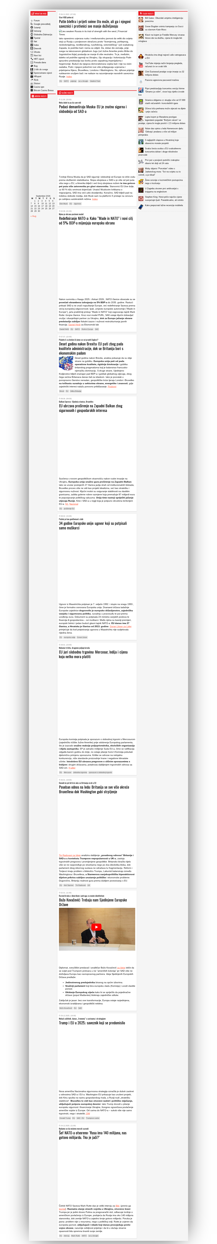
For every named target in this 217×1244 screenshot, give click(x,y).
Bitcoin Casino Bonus (44, 90)
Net (35, 41)
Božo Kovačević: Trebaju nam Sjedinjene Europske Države (93, 902)
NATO (66, 81)
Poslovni (112, 386)
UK (89, 885)
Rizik (36, 80)
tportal (62, 1209)
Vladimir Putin (95, 81)
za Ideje (121, 967)
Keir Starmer (69, 885)
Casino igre (39, 87)
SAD (96, 329)
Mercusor (67, 772)
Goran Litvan (82, 637)
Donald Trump (65, 1118)
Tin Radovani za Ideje (70, 855)
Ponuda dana (40, 62)
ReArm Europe (87, 329)
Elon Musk (64, 204)
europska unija (69, 637)
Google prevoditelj (42, 24)
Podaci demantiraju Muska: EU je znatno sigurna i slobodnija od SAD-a (93, 109)
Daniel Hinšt (74, 324)
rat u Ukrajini (83, 81)
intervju (66, 1236)
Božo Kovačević (66, 1008)
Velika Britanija (75, 391)
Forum (37, 20)
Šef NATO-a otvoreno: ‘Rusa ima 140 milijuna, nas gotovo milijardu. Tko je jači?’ (92, 1135)
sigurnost (77, 204)
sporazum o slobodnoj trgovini (100, 772)
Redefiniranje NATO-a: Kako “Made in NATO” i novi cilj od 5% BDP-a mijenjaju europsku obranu (96, 220)
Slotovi (37, 83)
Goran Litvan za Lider (121, 626)
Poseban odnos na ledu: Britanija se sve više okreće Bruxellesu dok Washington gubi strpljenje (94, 789)
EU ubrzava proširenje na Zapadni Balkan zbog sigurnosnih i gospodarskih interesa (90, 408)
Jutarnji (37, 27)
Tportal (37, 38)
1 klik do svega (41, 69)
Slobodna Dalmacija (43, 34)
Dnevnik (37, 48)
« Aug (33, 216)
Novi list (37, 55)
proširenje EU (69, 509)
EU (61, 81)
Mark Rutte (75, 1236)
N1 (66, 504)
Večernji (37, 31)
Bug (35, 66)
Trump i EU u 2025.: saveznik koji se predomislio (92, 1022)
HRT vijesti (39, 59)
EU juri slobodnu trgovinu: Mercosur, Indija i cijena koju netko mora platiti (93, 654)
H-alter (72, 768)
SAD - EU (80, 1118)
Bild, (118, 1205)
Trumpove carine (92, 1118)
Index (36, 45)
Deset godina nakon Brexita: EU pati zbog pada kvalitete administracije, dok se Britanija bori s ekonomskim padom (91, 348)
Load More (163, 216)
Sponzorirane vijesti (43, 73)
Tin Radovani (80, 885)
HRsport (37, 76)
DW (88, 1113)
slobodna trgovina (80, 772)
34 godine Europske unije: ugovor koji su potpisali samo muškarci (93, 525)
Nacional (73, 504)
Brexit (62, 391)
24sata (37, 52)
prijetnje (73, 81)
